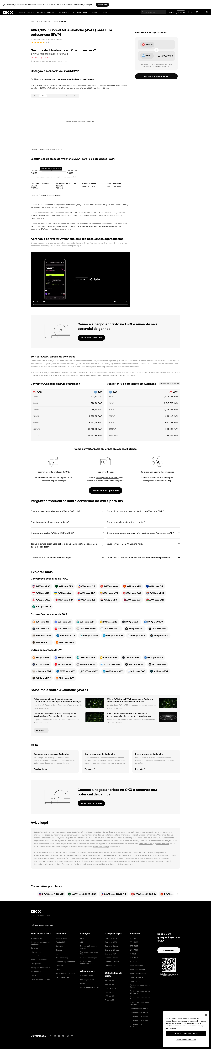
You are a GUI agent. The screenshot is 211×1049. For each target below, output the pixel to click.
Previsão (139, 769)
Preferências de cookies (40, 979)
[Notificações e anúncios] (197, 12)
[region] (186, 1029)
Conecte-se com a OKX (89, 987)
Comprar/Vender (25, 12)
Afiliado (83, 938)
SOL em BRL (110, 992)
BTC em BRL (110, 980)
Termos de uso (146, 843)
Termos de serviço (101, 846)
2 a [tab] (75, 96)
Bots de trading (62, 958)
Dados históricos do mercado (88, 947)
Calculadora (44, 21)
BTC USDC (134, 938)
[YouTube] (63, 1035)
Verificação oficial (87, 979)
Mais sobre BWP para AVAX (169, 384)
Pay (73, 12)
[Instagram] (68, 1035)
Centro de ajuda (86, 976)
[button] (67, 511)
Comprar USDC (111, 942)
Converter (60, 946)
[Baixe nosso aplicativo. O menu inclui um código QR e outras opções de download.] (192, 12)
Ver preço (89, 769)
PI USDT (133, 954)
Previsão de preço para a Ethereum (140, 992)
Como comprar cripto (139, 1009)
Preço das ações (62, 977)
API (81, 942)
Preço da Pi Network (138, 973)
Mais (105, 12)
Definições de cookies (186, 1040)
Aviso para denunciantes (40, 968)
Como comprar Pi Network (137, 1025)
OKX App (34, 975)
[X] (50, 1035)
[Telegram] (55, 1035)
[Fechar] (206, 1015)
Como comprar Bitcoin (139, 1012)
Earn (57, 954)
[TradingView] (72, 1035)
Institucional (82, 12)
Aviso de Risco (162, 843)
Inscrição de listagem (88, 958)
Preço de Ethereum (137, 969)
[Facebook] (59, 1035)
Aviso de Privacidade (39, 960)
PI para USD (109, 1000)
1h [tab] (35, 96)
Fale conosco (36, 952)
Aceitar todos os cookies (186, 1033)
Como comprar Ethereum (140, 1016)
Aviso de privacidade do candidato (40, 943)
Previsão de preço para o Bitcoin (140, 986)
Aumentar (63, 12)
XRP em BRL (110, 996)
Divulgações (36, 964)
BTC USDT (134, 946)
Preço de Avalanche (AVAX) (50, 195)
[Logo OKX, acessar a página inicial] (8, 12)
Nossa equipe (36, 938)
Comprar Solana (111, 958)
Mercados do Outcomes (65, 973)
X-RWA (58, 969)
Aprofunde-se (40, 769)
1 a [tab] (67, 96)
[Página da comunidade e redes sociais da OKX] (76, 1035)
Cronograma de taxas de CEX (90, 953)
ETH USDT (134, 950)
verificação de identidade (107, 477)
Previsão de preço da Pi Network (139, 1004)
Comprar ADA (110, 954)
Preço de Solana (136, 977)
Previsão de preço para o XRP (140, 998)
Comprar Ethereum (113, 950)
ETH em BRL (110, 984)
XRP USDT (134, 962)
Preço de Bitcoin (136, 966)
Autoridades (36, 971)
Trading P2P (60, 942)
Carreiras (34, 948)
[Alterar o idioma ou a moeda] (207, 12)
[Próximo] (177, 894)
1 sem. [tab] (51, 96)
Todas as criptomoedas (65, 962)
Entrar (171, 12)
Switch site (102, 5)
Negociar (50, 12)
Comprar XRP (110, 966)
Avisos (82, 983)
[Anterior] (33, 894)
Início (33, 21)
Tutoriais (94, 12)
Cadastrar (181, 12)
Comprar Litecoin (112, 962)
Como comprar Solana (139, 1020)
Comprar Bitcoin (111, 946)
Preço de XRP (135, 981)
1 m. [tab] (59, 96)
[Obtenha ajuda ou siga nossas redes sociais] (202, 12)
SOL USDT (134, 958)
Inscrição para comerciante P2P (87, 963)
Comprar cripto (62, 938)
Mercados (41, 12)
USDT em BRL (110, 988)
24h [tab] (43, 96)
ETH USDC (134, 942)
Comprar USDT (111, 938)
